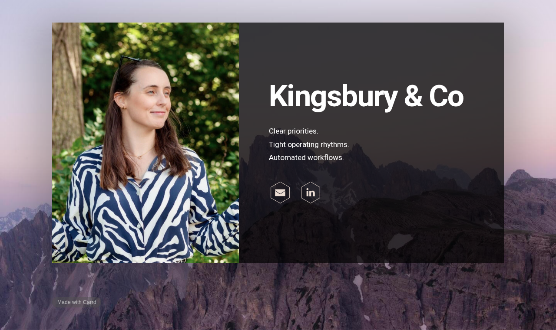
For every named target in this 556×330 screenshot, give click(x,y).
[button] (280, 192)
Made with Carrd (76, 302)
